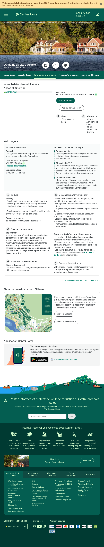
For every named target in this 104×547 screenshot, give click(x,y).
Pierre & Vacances (85, 487)
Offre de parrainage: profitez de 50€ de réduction (39, 498)
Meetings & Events (90, 75)
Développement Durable (38, 504)
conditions (55, 409)
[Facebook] (34, 527)
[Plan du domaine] (65, 65)
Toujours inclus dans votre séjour (63, 490)
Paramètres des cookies (14, 501)
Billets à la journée (62, 497)
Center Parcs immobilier (83, 491)
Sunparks (82, 495)
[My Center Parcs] (98, 14)
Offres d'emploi (84, 481)
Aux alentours (24, 75)
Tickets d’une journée (69, 75)
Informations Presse (16, 511)
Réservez (30, 5)
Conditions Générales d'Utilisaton (16, 490)
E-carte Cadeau (38, 487)
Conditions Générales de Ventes (16, 485)
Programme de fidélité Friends (63, 485)
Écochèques (60, 494)
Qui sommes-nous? (15, 508)
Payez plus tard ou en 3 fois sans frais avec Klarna (40, 492)
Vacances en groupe (63, 500)
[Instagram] (44, 527)
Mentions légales (15, 481)
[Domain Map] (28, 92)
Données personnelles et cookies (14, 495)
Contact (35, 484)
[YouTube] (39, 527)
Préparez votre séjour (63, 481)
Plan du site (12, 505)
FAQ (33, 481)
